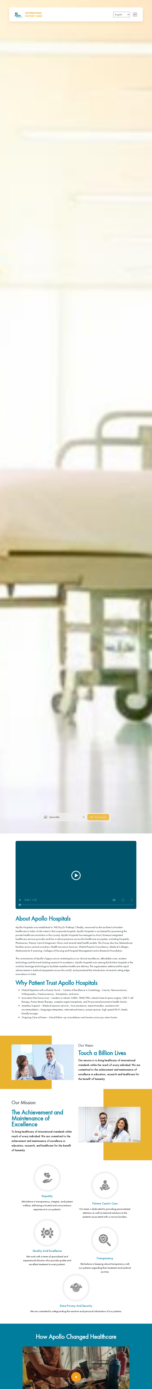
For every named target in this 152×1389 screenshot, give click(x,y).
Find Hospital (100, 817)
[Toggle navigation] (134, 14)
